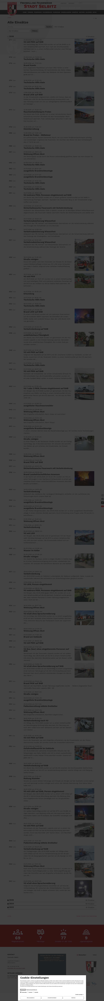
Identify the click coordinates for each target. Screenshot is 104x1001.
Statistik (36, 992)
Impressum (23, 989)
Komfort (30, 992)
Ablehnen (73, 997)
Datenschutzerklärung (31, 989)
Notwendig (24, 992)
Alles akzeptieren (30, 997)
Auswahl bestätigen (52, 997)
